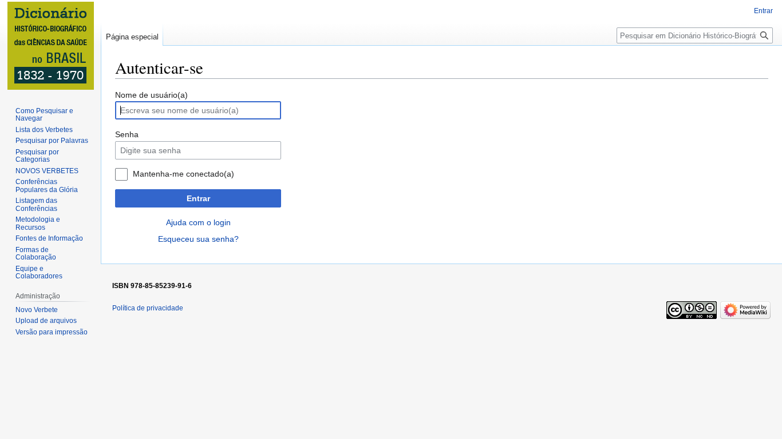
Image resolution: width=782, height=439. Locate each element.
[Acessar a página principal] (50, 45)
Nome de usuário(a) (151, 94)
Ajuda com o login (198, 222)
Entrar (198, 198)
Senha (127, 134)
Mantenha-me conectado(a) (183, 173)
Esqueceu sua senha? (198, 239)
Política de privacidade (147, 308)
